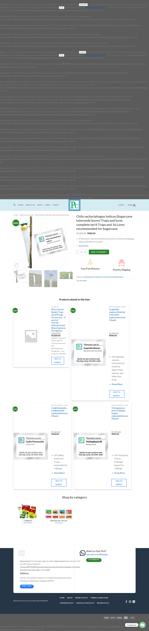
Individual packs (26, 215)
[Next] (69, 242)
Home (20, 205)
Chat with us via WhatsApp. (97, 554)
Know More (83, 246)
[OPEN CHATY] (142, 625)
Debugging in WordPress (95, 7)
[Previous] (17, 242)
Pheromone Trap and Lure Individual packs (52, 215)
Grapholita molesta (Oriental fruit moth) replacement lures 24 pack (117, 314)
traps (84, 280)
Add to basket (99, 252)
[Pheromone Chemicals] (75, 205)
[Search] (14, 205)
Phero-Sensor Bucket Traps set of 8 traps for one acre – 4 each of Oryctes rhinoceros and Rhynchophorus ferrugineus (58, 320)
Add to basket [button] (57, 360)
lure (81, 280)
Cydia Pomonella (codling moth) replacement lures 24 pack (59, 412)
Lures (47, 205)
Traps (55, 205)
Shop (39, 205)
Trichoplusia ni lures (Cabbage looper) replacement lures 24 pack (120, 413)
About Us (30, 205)
